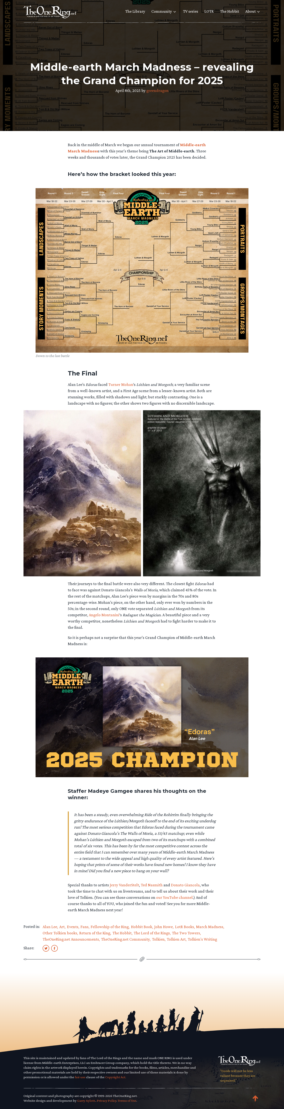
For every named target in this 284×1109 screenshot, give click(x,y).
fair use (80, 1077)
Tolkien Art (176, 939)
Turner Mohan (120, 384)
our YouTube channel (174, 897)
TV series (190, 11)
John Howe (163, 926)
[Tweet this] (46, 948)
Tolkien (158, 939)
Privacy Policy (106, 1101)
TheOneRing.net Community (125, 939)
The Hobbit (229, 11)
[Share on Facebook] (54, 948)
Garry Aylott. (86, 1101)
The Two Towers (186, 933)
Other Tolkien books (60, 933)
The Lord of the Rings (152, 933)
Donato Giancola (185, 885)
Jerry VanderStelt (124, 885)
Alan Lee (50, 926)
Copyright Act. (115, 1077)
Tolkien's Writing (202, 939)
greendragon (157, 90)
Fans (84, 926)
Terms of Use (127, 1101)
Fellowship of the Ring (110, 926)
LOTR (209, 11)
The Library (135, 11)
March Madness (209, 926)
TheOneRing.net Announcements (71, 939)
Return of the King (94, 933)
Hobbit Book (141, 926)
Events (72, 926)
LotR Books (184, 926)
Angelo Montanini (104, 615)
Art (62, 926)
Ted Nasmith (152, 885)
